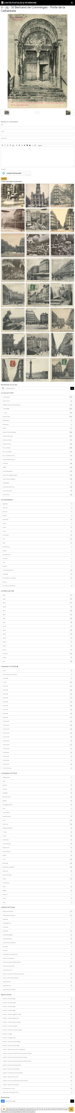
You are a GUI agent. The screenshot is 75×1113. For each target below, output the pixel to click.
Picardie (37, 855)
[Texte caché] (24, 145)
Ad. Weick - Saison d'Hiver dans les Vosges (37, 1041)
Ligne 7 (37, 622)
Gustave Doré (37, 519)
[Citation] (16, 145)
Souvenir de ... (37, 871)
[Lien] (21, 145)
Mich (37, 539)
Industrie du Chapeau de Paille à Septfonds (37, 962)
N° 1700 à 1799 (37, 748)
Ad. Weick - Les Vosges (37, 1034)
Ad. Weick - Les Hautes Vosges (37, 1010)
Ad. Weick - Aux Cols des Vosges (37, 1002)
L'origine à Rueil (37, 777)
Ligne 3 (37, 602)
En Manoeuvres (37, 882)
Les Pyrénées (37, 931)
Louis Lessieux (37, 535)
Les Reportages (37, 483)
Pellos (37, 543)
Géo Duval (37, 558)
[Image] (27, 145)
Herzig (37, 527)
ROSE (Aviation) (37, 420)
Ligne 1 (37, 595)
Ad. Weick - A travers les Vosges (37, 998)
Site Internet (3, 138)
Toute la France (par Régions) (37, 479)
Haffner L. (37, 523)
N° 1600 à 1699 (37, 744)
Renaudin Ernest (37, 546)
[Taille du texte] (10, 145)
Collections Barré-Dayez (37, 436)
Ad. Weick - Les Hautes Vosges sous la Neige (37, 1014)
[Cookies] (4, 1109)
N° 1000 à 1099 (37, 721)
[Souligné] (7, 145)
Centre (37, 820)
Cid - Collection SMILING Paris (37, 585)
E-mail (2, 131)
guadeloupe (17, 1111)
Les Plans (37, 657)
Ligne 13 (37, 649)
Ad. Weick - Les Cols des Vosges (37, 1006)
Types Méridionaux (37, 985)
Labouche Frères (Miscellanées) (37, 432)
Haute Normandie (37, 816)
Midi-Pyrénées (37, 839)
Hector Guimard (37, 401)
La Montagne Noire (37, 923)
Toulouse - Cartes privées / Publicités (37, 977)
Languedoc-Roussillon (37, 828)
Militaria (37, 428)
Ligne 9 (37, 634)
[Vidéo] (29, 145)
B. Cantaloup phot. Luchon (37, 1088)
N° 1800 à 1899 (37, 752)
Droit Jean (37, 511)
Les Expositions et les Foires (37, 487)
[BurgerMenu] (72, 2)
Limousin (37, 832)
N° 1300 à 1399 (37, 733)
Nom (2, 124)
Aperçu (40, 145)
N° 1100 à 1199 (37, 725)
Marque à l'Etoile (37, 416)
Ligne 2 (37, 599)
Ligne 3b (37, 606)
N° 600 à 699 (37, 705)
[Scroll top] (71, 1109)
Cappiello (37, 550)
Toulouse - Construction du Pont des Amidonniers (37, 974)
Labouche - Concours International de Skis (37, 1065)
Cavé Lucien (37, 507)
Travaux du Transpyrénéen (37, 958)
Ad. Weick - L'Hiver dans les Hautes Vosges (37, 1022)
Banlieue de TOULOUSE (37, 911)
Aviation (37, 878)
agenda (33, 1111)
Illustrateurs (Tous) (37, 444)
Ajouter (4, 178)
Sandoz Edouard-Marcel (37, 570)
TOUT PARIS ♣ (37, 408)
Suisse (37, 902)
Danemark (37, 894)
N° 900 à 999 (37, 717)
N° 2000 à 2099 (37, 760)
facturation (4, 1111)
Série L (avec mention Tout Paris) (37, 674)
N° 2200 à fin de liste (37, 768)
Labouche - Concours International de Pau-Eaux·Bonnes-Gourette (37, 1061)
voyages (66, 1109)
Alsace (37, 781)
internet (17, 1109)
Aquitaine (37, 785)
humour (35, 1109)
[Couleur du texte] (13, 145)
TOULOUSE (37, 463)
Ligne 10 (37, 638)
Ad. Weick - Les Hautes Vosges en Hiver (37, 1018)
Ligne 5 (37, 614)
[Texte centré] (19, 145)
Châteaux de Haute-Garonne (37, 915)
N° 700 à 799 (37, 709)
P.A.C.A (37, 859)
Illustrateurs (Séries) (37, 440)
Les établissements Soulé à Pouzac (37, 954)
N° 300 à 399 (37, 694)
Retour (37, 112)
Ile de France (37, 824)
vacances (11, 1111)
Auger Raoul (37, 503)
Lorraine (37, 836)
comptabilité (28, 1109)
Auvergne (37, 789)
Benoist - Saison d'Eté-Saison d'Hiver (37, 1092)
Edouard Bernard (37, 554)
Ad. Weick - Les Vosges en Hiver (37, 1037)
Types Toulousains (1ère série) (37, 989)
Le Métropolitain (37, 397)
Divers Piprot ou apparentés (37, 867)
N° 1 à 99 (37, 682)
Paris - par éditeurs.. (37, 447)
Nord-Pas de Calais (37, 843)
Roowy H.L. (37, 582)
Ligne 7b (37, 626)
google (22, 1109)
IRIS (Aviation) (37, 424)
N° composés (37, 678)
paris (50, 1109)
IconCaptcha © (28, 175)
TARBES (37, 467)
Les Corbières (37, 927)
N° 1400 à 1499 (37, 737)
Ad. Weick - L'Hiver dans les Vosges (37, 1026)
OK (72, 388)
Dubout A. (37, 515)
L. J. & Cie (37, 412)
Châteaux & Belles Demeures (37, 459)
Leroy (37, 562)
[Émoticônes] (35, 145)
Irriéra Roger (37, 574)
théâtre (60, 1109)
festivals (55, 1109)
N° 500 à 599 (37, 701)
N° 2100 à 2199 (37, 764)
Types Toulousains (37, 981)
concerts (45, 1109)
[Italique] (5, 145)
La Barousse (37, 919)
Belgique (37, 890)
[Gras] (2, 145)
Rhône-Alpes (37, 863)
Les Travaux (37, 653)
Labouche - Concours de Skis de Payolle (37, 1069)
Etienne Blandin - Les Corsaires (37, 578)
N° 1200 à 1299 (37, 729)
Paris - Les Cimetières (37, 451)
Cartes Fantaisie (37, 494)
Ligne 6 (37, 618)
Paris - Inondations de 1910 (37, 455)
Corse (37, 808)
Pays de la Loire (37, 847)
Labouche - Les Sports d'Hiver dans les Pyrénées (37, 1072)
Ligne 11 (37, 642)
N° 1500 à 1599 (37, 740)
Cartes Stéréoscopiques (37, 471)
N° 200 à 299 (37, 690)
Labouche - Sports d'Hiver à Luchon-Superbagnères (37, 1049)
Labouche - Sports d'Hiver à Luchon (37, 1076)
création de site (25, 1111)
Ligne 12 (37, 645)
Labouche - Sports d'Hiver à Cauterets (37, 1084)
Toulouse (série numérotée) (37, 966)
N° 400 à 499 (37, 698)
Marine (37, 886)
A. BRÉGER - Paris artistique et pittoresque (37, 405)
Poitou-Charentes (37, 851)
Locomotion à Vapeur (37, 490)
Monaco (37, 898)
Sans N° (37, 670)
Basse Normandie (37, 796)
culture (40, 1109)
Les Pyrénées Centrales (37, 938)
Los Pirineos (37, 946)
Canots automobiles (37, 875)
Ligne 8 (37, 630)
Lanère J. (37, 531)
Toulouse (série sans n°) (37, 970)
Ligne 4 (37, 610)
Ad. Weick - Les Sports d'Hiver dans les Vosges (37, 1030)
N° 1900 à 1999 (37, 756)
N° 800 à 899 (37, 713)
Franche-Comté (37, 812)
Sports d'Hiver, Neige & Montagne (37, 475)
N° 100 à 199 (37, 686)
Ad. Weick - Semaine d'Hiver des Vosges (37, 1045)
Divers (37, 661)
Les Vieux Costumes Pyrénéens (37, 942)
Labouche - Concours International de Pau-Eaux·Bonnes (37, 1057)
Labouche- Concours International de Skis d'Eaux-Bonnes (37, 1080)
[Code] (32, 145)
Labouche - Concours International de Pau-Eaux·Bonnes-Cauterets (37, 1053)
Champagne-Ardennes (37, 804)
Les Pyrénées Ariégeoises (37, 934)
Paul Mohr (37, 566)
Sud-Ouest (37, 950)
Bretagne (37, 800)
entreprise (11, 1109)
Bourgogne (37, 793)
